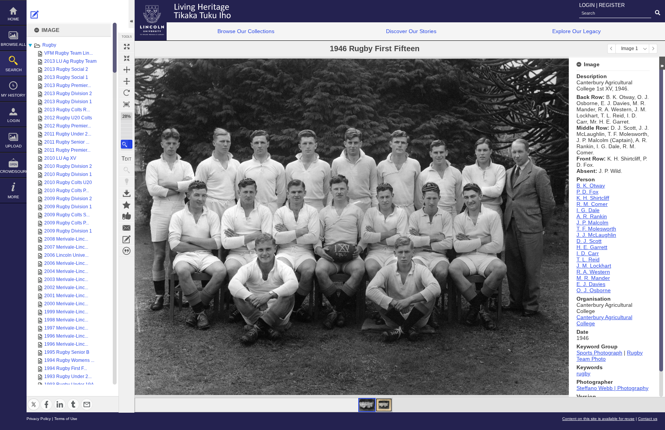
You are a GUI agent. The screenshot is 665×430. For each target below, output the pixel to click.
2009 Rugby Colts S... (67, 215)
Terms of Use (65, 419)
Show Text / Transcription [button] (126, 158)
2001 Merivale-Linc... (66, 295)
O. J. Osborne (593, 290)
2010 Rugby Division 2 (68, 166)
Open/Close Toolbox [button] (131, 14)
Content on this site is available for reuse (598, 419)
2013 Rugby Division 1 (68, 101)
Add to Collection (126, 205)
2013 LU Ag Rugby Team (70, 61)
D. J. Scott (589, 241)
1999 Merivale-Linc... (66, 312)
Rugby (49, 45)
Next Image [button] (653, 48)
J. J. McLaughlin (596, 235)
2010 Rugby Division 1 (68, 174)
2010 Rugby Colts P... (66, 190)
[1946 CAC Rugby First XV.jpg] (384, 405)
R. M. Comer (592, 204)
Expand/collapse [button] (662, 63)
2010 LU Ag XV (60, 158)
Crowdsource (13, 171)
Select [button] (645, 48)
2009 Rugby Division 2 (68, 198)
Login (13, 121)
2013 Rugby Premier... (67, 85)
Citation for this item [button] (126, 251)
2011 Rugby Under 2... (67, 134)
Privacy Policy (39, 419)
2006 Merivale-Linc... (66, 263)
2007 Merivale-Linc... (66, 247)
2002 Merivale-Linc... (66, 287)
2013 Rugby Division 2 (68, 93)
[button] (126, 144)
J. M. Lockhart (593, 266)
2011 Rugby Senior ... (66, 142)
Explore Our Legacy (576, 31)
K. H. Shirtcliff (592, 198)
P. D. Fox (587, 192)
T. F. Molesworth (596, 229)
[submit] (657, 13)
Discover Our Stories (411, 31)
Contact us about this (126, 228)
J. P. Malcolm (592, 222)
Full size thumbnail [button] (126, 46)
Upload (13, 146)
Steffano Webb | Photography (612, 388)
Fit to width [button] (126, 69)
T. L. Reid (588, 259)
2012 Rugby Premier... (67, 126)
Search (13, 70)
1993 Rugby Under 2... (68, 376)
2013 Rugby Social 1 (66, 77)
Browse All (13, 44)
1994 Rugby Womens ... (69, 360)
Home (13, 19)
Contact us (647, 419)
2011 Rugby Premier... (67, 150)
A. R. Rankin (591, 216)
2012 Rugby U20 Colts (68, 117)
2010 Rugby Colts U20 (68, 182)
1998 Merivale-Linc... (66, 320)
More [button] (13, 197)
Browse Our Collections (245, 31)
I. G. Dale (588, 210)
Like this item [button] (126, 216)
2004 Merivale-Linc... (66, 271)
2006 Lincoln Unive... (66, 255)
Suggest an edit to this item (34, 14)
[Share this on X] (34, 400)
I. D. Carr (587, 253)
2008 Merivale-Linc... (66, 239)
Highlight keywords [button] (126, 181)
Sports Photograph (599, 353)
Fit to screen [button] (126, 58)
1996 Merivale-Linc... (66, 336)
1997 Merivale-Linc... (66, 328)
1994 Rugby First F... (65, 368)
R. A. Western (593, 272)
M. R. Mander (593, 278)
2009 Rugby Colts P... (66, 223)
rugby (583, 373)
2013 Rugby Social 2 (66, 69)
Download (126, 193)
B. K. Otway (590, 185)
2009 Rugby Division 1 (68, 206)
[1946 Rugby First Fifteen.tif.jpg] (367, 405)
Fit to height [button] (126, 81)
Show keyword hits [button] (126, 170)
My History (13, 95)
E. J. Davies (590, 284)
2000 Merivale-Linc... (66, 303)
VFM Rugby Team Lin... (68, 53)
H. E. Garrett (591, 247)
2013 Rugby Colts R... (67, 109)
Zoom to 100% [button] (126, 104)
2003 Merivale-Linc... (66, 279)
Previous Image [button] (611, 48)
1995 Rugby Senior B (66, 352)
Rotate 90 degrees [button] (126, 93)
